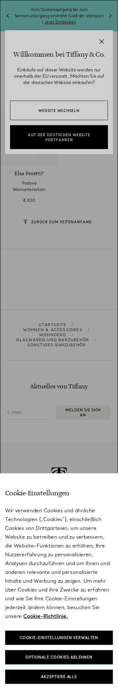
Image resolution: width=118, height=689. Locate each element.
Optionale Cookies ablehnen (59, 657)
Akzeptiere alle (59, 677)
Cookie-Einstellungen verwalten (59, 638)
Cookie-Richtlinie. (45, 616)
